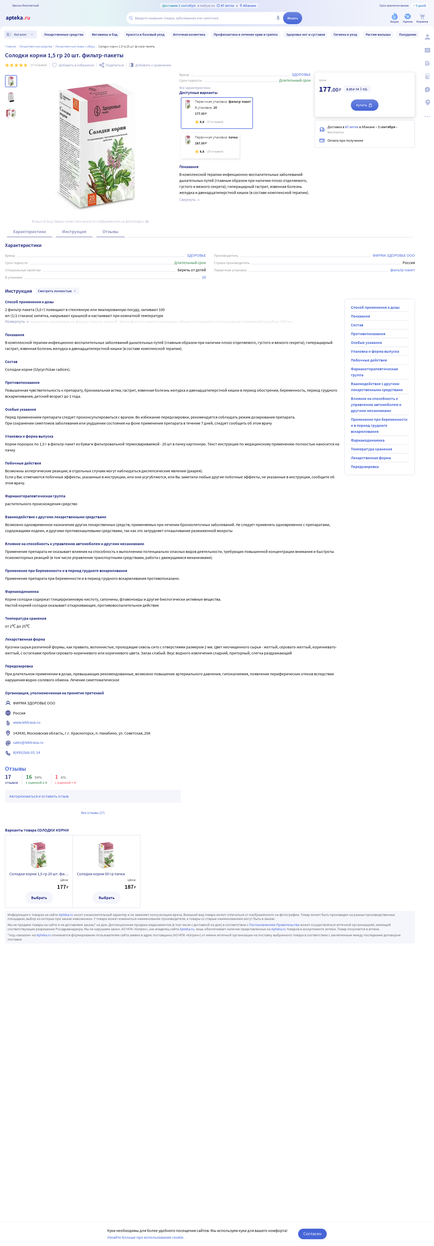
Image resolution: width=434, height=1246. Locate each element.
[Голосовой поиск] (278, 18)
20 (204, 277)
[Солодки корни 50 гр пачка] (210, 145)
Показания (360, 316)
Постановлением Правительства (274, 924)
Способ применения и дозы (375, 307)
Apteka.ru (66, 914)
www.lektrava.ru (26, 722)
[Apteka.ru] (22, 18)
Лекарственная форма (371, 457)
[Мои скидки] (427, 50)
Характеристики (29, 231)
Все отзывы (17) (93, 812)
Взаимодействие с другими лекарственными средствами (377, 386)
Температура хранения (371, 448)
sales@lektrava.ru (28, 742)
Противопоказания (368, 333)
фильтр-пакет (402, 269)
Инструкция (74, 231)
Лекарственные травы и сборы (75, 46)
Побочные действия (369, 359)
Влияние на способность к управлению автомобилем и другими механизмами (376, 404)
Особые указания (366, 342)
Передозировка (365, 466)
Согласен (312, 1233)
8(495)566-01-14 (26, 752)
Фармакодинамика (368, 440)
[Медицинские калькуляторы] (427, 76)
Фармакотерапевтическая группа (374, 371)
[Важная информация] (427, 89)
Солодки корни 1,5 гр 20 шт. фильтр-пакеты (39, 873)
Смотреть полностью (55, 291)
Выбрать (39, 897)
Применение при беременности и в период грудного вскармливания (379, 425)
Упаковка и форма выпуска (375, 351)
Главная (11, 46)
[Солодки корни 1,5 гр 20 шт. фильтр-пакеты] (216, 113)
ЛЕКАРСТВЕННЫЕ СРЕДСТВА (35, 46)
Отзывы (110, 231)
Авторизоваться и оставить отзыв (39, 796)
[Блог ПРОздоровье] (427, 63)
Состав (357, 324)
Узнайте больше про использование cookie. (145, 1237)
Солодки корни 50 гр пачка (101, 873)
